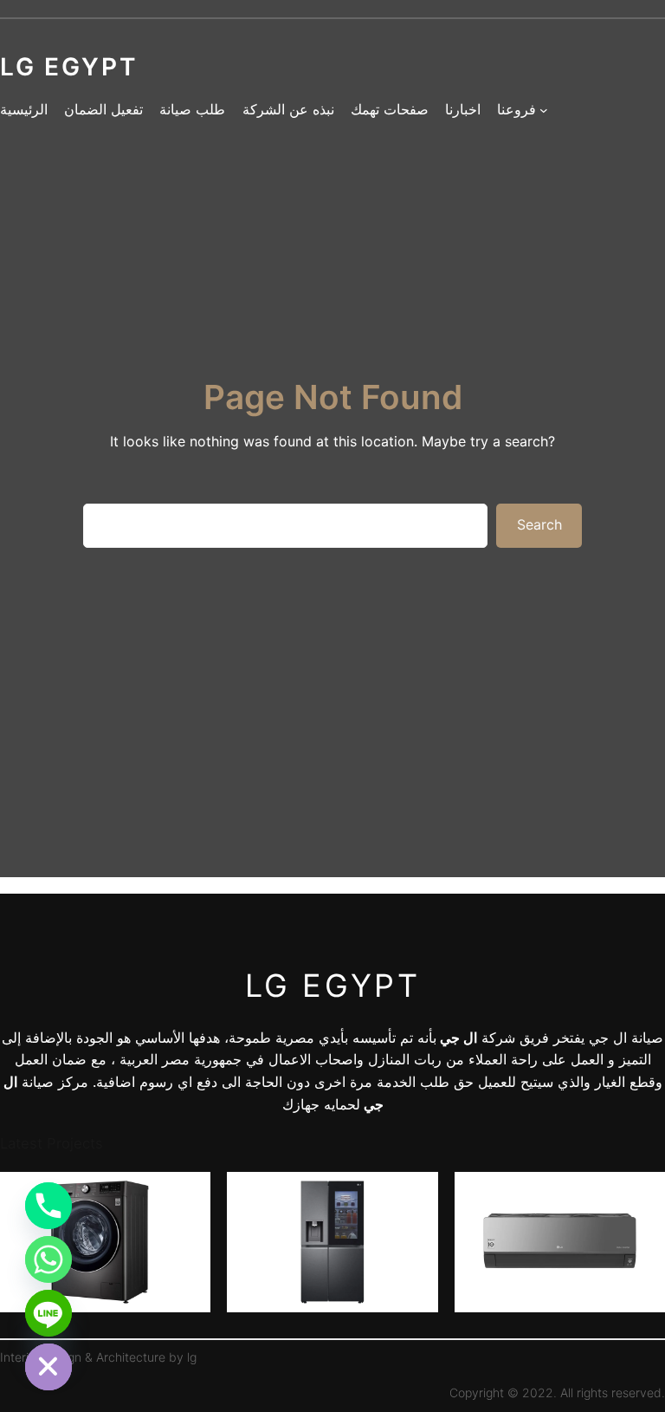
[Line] (48, 1313)
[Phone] (48, 1205)
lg (192, 1357)
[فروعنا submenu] (543, 110)
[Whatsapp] (48, 1259)
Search (539, 524)
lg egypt (333, 985)
